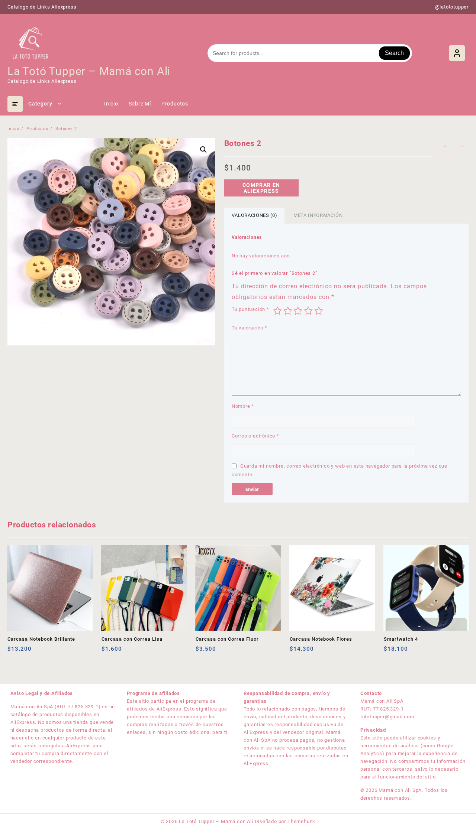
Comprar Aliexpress (296, 651)
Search (394, 53)
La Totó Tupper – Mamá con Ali (88, 71)
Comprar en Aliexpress (261, 188)
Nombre (243, 406)
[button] (203, 149)
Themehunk (301, 821)
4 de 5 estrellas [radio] (308, 310)
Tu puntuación (250, 309)
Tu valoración (249, 328)
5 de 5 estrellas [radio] (318, 310)
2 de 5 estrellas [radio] (287, 310)
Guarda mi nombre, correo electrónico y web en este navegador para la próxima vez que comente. (339, 470)
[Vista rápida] (28, 651)
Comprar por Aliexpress (13, 651)
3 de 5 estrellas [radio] (297, 310)
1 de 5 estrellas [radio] (277, 310)
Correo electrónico (255, 436)
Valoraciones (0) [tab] (254, 215)
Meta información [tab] (317, 215)
